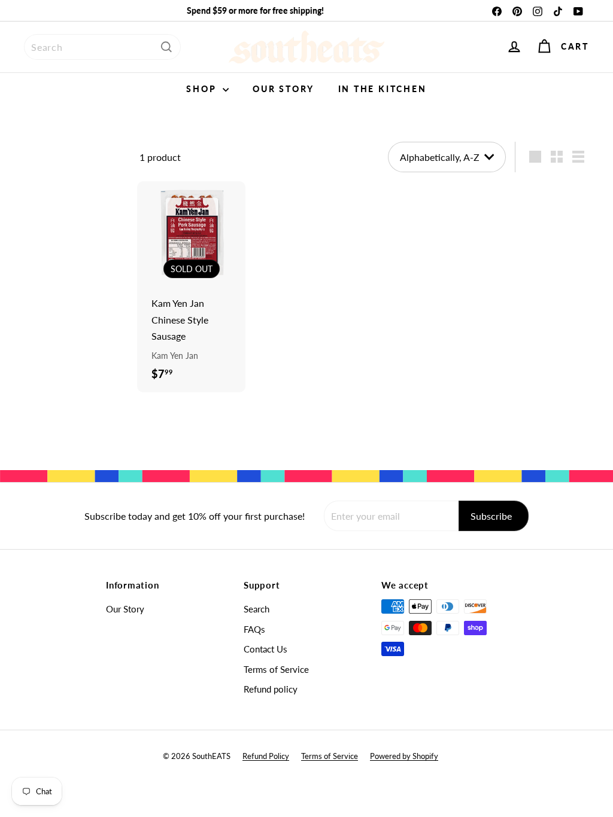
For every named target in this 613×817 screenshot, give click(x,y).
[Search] (166, 47)
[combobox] (102, 47)
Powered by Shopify (404, 756)
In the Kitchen (382, 89)
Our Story (283, 89)
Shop (203, 89)
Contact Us (265, 649)
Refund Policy (265, 756)
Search (256, 608)
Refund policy (271, 689)
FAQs (254, 629)
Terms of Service (276, 669)
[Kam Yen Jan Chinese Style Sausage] (191, 286)
